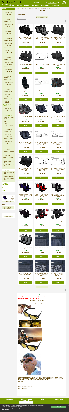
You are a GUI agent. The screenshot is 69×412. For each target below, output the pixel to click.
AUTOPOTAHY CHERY (7, 79)
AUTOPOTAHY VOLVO (8, 99)
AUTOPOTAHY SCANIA (8, 80)
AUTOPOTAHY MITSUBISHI (8, 62)
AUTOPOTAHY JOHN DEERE (9, 93)
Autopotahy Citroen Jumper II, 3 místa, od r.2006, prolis (25, 64)
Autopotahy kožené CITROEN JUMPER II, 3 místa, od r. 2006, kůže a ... (25, 91)
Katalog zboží (19, 5)
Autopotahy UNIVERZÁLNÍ (5, 184)
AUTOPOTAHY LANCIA (8, 52)
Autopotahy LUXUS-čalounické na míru (7, 187)
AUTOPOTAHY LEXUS (7, 55)
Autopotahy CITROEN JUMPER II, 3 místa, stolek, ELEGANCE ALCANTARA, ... (25, 195)
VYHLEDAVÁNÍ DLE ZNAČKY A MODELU (8, 173)
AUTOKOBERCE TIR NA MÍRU (8, 176)
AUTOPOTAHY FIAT (7, 35)
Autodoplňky (5, 170)
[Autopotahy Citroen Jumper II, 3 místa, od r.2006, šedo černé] (42, 266)
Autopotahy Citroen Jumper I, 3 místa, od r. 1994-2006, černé (58, 248)
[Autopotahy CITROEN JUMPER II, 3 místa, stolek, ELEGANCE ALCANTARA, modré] (25, 187)
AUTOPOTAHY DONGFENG (8, 82)
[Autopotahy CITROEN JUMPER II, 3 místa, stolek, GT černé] (58, 213)
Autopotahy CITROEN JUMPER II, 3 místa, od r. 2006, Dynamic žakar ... (58, 169)
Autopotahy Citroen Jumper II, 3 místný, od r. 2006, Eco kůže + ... (25, 169)
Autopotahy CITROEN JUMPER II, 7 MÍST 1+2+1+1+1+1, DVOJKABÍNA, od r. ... (41, 91)
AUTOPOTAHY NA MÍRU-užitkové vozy (7, 105)
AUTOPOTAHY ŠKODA (8, 91)
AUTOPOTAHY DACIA (7, 26)
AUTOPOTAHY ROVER (8, 74)
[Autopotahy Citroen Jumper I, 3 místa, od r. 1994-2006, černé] (58, 239)
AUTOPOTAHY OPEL (7, 66)
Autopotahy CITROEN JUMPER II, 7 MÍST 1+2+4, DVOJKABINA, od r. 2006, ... (25, 38)
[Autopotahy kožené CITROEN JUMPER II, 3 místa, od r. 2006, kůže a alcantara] (25, 82)
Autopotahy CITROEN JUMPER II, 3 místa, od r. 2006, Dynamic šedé (25, 117)
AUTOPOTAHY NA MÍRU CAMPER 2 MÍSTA (7, 167)
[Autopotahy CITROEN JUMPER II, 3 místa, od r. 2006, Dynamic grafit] (58, 82)
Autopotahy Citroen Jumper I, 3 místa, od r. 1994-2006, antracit (41, 248)
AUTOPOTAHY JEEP (7, 48)
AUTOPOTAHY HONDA (8, 38)
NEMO (5, 121)
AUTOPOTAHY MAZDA (8, 59)
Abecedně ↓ (19, 18)
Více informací (20, 406)
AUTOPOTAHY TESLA (7, 21)
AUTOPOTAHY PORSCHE (8, 69)
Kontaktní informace (45, 5)
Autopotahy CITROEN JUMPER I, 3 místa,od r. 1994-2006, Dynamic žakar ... (41, 169)
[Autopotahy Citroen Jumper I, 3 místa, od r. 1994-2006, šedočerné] (58, 266)
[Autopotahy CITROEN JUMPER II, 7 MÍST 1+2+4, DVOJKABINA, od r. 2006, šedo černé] (25, 135)
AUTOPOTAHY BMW (7, 16)
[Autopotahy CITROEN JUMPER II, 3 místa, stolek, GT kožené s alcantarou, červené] (42, 213)
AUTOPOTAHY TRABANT (8, 96)
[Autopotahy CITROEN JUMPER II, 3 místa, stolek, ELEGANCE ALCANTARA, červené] (42, 187)
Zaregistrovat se (58, 3)
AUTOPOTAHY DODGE (8, 33)
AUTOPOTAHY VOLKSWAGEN (6, 102)
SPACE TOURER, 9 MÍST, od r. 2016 (9, 126)
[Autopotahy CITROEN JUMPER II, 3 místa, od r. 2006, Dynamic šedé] (25, 108)
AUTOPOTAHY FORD (7, 36)
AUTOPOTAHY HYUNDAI (8, 112)
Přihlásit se (58, 2)
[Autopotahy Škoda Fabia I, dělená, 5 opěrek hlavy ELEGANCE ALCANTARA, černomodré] (4, 198)
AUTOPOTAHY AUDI (7, 14)
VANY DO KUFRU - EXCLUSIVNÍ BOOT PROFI (8, 179)
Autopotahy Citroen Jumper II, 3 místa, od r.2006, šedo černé (41, 274)
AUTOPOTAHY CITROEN (8, 17)
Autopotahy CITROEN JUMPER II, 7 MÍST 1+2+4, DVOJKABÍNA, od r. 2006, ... (58, 143)
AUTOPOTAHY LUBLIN (8, 136)
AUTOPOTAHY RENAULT (8, 73)
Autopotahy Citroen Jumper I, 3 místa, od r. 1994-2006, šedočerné (58, 274)
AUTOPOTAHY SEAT (7, 86)
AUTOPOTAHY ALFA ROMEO (9, 12)
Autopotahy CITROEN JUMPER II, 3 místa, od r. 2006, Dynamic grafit (58, 91)
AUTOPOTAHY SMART (8, 84)
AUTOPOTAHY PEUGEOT (8, 67)
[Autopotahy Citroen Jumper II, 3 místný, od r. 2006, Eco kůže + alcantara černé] (25, 161)
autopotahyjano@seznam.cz (52, 3)
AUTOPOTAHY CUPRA (8, 31)
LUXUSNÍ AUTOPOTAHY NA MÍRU (8, 153)
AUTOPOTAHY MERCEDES (8, 138)
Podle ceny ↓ (24, 18)
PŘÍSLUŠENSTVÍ (6, 181)
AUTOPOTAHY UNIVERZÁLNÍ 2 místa (8, 162)
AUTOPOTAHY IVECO (7, 47)
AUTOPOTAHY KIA (7, 50)
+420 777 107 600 (52, 2)
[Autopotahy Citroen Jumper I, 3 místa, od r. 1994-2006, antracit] (42, 239)
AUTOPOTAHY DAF (7, 29)
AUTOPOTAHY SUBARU (8, 87)
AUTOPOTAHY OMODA (8, 71)
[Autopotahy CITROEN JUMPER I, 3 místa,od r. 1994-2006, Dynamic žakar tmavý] (42, 161)
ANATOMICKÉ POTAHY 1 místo (8, 157)
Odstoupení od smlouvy (55, 5)
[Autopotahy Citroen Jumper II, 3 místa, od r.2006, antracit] (25, 266)
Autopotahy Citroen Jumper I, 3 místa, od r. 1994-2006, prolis (58, 38)
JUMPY (5, 123)
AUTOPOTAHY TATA (7, 94)
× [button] (68, 405)
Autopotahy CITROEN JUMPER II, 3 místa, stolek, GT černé (58, 221)
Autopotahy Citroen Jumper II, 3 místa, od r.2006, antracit (25, 274)
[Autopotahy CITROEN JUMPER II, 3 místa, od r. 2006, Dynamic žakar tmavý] (58, 161)
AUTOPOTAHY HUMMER (8, 40)
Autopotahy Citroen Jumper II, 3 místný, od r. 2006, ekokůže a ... (42, 64)
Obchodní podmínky (35, 5)
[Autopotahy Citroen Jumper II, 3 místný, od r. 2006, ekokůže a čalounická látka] (42, 56)
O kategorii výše (21, 14)
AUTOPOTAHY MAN (7, 57)
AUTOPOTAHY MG (7, 19)
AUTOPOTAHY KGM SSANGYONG (7, 77)
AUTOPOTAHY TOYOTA (8, 98)
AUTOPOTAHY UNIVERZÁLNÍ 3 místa (8, 165)
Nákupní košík (26, 5)
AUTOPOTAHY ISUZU (7, 45)
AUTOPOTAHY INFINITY (8, 43)
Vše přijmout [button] (59, 406)
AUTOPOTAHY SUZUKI (8, 89)
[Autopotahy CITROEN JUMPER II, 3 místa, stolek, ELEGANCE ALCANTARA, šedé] (58, 187)
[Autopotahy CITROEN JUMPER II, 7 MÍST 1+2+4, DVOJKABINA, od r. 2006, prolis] (58, 56)
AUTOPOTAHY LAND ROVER (9, 54)
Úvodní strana (11, 5)
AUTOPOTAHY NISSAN (8, 64)
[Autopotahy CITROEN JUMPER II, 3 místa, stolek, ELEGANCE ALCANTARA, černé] (25, 213)
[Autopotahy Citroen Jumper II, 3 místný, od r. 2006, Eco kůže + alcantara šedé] (25, 239)
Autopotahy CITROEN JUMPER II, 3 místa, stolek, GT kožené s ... (42, 222)
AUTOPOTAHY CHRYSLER (8, 24)
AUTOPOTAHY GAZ (7, 134)
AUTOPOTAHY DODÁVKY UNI (9, 113)
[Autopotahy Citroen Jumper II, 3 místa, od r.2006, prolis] (25, 56)
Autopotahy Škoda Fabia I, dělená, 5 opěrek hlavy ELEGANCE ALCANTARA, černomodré (11, 197)
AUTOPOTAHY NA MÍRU (7, 10)
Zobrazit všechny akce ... (8, 201)
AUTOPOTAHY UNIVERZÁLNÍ (8, 155)
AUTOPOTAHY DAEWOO (8, 28)
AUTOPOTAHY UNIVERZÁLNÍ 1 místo (8, 160)
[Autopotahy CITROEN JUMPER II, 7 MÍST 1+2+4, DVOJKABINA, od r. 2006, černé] (58, 108)
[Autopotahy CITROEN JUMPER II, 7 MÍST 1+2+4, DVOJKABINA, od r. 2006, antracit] (42, 108)
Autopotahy (5, 8)
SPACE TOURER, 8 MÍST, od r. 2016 (9, 118)
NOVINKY (4, 190)
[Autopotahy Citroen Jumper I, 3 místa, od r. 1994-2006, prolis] (57, 30)
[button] (23, 409)
